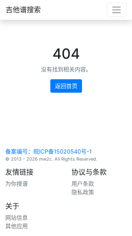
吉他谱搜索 (23, 10)
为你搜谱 (16, 183)
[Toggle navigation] (116, 10)
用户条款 (82, 183)
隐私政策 (82, 192)
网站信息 (16, 217)
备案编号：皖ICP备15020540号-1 (48, 151)
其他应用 (16, 226)
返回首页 (66, 86)
